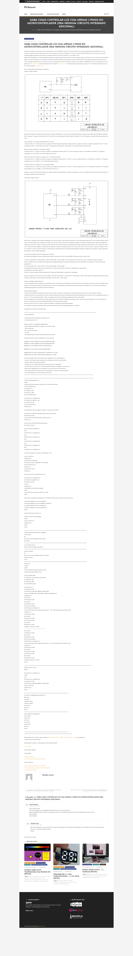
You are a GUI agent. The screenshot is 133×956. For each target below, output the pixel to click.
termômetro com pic (71, 882)
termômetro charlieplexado (60, 882)
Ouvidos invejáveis (29, 756)
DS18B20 (66, 880)
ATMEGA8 (68, 1)
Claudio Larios (41, 41)
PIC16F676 (91, 1)
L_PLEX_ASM (27, 746)
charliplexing (60, 880)
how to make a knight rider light (99, 876)
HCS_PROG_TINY (62, 63)
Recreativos (102, 864)
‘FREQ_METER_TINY (52, 737)
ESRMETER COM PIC (99, 1)
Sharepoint (85, 1)
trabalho (30, 905)
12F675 (43, 1)
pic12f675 (78, 1)
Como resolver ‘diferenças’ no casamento (35, 765)
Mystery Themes (41, 926)
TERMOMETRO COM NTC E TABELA (40, 881)
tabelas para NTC (28, 881)
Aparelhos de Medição (30, 862)
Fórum (64, 14)
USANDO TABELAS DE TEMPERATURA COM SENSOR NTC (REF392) (37, 872)
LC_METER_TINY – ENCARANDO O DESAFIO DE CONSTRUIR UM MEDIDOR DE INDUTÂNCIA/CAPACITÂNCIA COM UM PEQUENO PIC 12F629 (43, 790)
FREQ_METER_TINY (34, 63)
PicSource (30, 7)
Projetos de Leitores (53, 14)
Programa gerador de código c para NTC (39, 879)
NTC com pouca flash (34, 878)
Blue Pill (73, 1)
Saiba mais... (30, 910)
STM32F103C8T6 (55, 1)
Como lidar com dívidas (30, 770)
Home (25, 14)
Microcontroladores (36, 14)
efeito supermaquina (96, 874)
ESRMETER (62, 1)
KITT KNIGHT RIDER (86, 877)
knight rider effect (95, 877)
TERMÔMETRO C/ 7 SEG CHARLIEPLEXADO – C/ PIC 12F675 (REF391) (66, 876)
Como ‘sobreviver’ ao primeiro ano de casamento (37, 768)
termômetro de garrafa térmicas (61, 884)
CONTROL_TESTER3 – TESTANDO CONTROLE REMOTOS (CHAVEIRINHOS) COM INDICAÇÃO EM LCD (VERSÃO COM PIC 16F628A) (89, 790)
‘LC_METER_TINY (62, 737)
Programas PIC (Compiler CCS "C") (39, 864)
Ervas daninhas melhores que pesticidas (34, 759)
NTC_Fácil (42, 878)
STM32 (48, 1)
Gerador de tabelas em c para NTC (36, 876)
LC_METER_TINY (39, 66)
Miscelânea (27, 864)
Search (106, 14)
